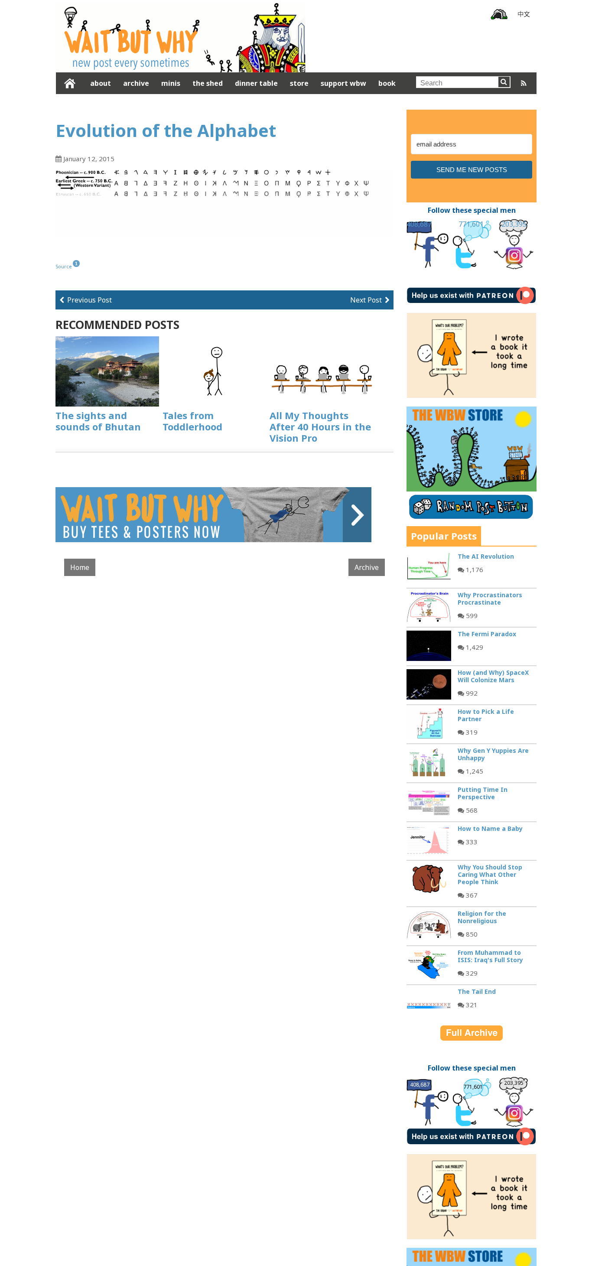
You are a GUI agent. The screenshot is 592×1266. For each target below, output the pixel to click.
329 (471, 973)
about (100, 83)
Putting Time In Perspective (482, 793)
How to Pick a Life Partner (486, 715)
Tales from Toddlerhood (192, 421)
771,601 (471, 224)
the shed (207, 83)
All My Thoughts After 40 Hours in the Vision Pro (320, 427)
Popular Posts (444, 535)
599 (471, 615)
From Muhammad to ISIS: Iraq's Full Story (490, 956)
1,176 (473, 569)
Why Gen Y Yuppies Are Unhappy (493, 754)
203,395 (514, 224)
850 (471, 934)
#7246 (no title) (524, 14)
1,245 (473, 771)
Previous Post (89, 300)
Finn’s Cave (499, 14)
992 (471, 693)
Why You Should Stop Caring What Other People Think (490, 874)
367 (471, 895)
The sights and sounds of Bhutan (98, 421)
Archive (367, 578)
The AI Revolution (486, 556)
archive (136, 83)
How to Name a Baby (490, 828)
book (387, 83)
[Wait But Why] (180, 66)
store (299, 83)
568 (471, 810)
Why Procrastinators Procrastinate (490, 598)
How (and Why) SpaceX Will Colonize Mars (493, 676)
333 (471, 841)
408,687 (419, 224)
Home (79, 578)
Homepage (70, 83)
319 (471, 732)
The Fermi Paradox (487, 634)
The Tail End (477, 991)
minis (170, 83)
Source (63, 267)
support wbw (343, 83)
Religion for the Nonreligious (482, 917)
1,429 (473, 647)
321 (471, 1004)
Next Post (366, 300)
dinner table (256, 83)
